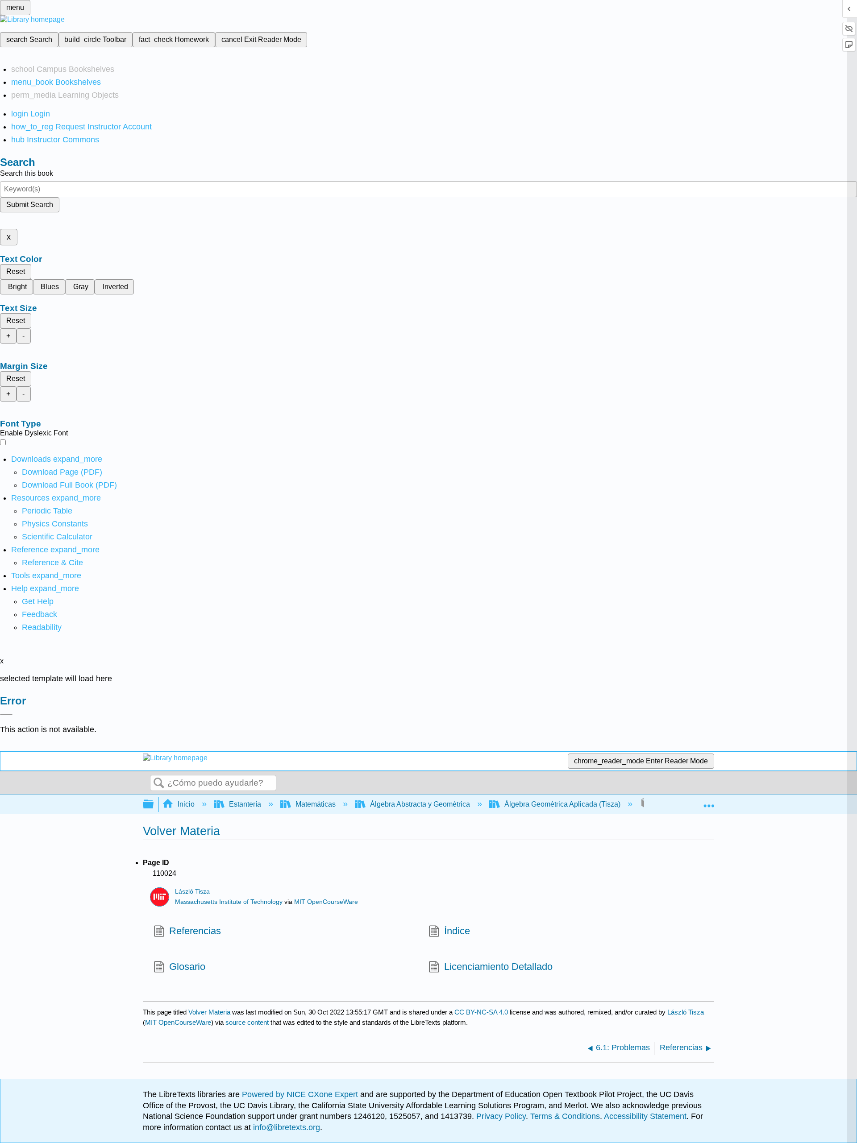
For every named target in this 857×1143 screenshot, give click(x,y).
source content (247, 1022)
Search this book (26, 173)
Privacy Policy (501, 1116)
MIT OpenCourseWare (326, 902)
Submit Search (29, 204)
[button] (39, 614)
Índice (457, 930)
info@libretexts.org (285, 1127)
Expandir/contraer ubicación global (708, 801)
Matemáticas (315, 804)
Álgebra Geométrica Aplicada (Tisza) (562, 804)
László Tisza (192, 891)
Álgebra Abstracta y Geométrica (420, 804)
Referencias (195, 930)
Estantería (245, 804)
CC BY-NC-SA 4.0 (481, 1012)
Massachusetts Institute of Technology (229, 902)
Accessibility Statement (645, 1116)
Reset (15, 271)
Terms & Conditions (565, 1116)
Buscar (159, 783)
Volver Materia (209, 1012)
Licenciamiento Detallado (498, 966)
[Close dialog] (6, 714)
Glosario (187, 966)
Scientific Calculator (57, 536)
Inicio (186, 804)
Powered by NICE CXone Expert (301, 1094)
